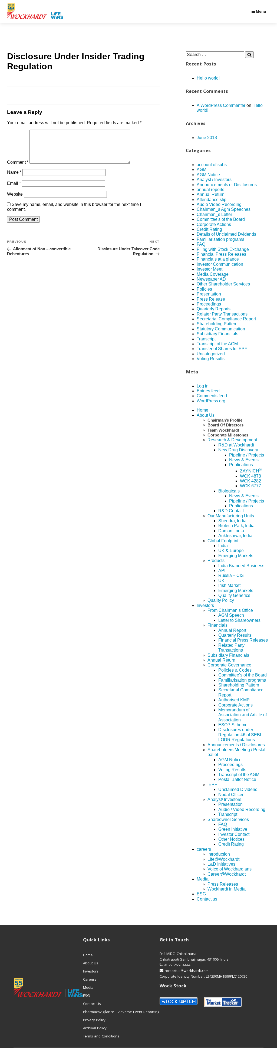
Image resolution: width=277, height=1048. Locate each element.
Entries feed (208, 391)
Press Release (211, 299)
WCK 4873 (250, 476)
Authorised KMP (234, 700)
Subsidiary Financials (217, 333)
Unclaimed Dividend (238, 789)
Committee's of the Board (221, 219)
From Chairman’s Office (230, 610)
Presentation (209, 294)
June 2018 (207, 137)
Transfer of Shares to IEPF (222, 348)
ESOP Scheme (233, 724)
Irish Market (229, 585)
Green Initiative (232, 829)
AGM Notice (208, 174)
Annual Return (211, 194)
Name (14, 172)
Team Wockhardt (223, 430)
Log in (203, 386)
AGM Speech (231, 615)
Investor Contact (233, 834)
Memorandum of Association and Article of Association (242, 715)
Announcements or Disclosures (227, 184)
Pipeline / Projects (246, 455)
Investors (205, 605)
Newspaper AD (211, 279)
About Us (206, 415)
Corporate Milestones (227, 435)
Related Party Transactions (231, 647)
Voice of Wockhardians (229, 869)
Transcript (206, 339)
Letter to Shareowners (239, 620)
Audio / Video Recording (241, 809)
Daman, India (231, 530)
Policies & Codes (235, 670)
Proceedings (209, 304)
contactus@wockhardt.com (186, 971)
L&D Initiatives (221, 864)
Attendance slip (211, 199)
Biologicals (229, 491)
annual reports (210, 189)
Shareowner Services (228, 819)
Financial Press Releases (221, 254)
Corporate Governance (229, 665)
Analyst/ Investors (224, 799)
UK (221, 580)
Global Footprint (222, 540)
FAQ (201, 244)
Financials (217, 625)
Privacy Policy (94, 1020)
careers (204, 849)
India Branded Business (241, 565)
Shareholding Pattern (217, 323)
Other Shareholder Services (223, 284)
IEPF (212, 784)
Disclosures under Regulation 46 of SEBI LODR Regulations (239, 734)
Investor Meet (209, 269)
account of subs (212, 164)
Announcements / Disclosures (236, 745)
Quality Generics (234, 595)
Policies (204, 289)
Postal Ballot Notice (237, 779)
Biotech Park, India (236, 525)
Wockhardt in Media (226, 889)
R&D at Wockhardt (236, 445)
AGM (201, 169)
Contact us (207, 899)
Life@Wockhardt (223, 859)
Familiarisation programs (220, 239)
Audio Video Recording (219, 204)
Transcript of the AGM (217, 343)
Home (202, 410)
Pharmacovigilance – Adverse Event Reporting (121, 1012)
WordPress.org (211, 401)
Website (15, 194)
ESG (201, 894)
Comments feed (212, 395)
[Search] (249, 54)
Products (216, 560)
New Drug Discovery (238, 450)
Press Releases (222, 884)
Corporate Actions (214, 224)
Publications (241, 464)
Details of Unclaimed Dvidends (226, 234)
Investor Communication (220, 264)
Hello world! (208, 78)
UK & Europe (231, 550)
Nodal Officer (230, 794)
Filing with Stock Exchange (223, 249)
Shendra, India (232, 520)
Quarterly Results (235, 635)
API (221, 570)
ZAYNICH (251, 471)
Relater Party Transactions (222, 314)
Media (203, 879)
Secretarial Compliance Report (226, 319)
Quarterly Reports (213, 309)
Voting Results (211, 358)
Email (14, 183)
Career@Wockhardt (226, 874)
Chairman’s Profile (224, 420)
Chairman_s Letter (214, 214)
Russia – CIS (231, 575)
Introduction (218, 854)
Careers (89, 980)
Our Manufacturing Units (230, 516)
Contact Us (92, 1004)
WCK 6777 (250, 486)
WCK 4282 (250, 481)
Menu (260, 11)
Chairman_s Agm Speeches (223, 209)
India (223, 545)
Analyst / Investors (214, 179)
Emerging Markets (235, 555)
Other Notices (231, 839)
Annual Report (232, 630)
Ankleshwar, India (235, 535)
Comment (17, 162)
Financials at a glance (218, 259)
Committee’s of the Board (242, 675)
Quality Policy (220, 600)
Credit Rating (209, 229)
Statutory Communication (221, 329)
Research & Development (232, 440)
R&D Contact (231, 510)
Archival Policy (95, 1028)
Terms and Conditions (101, 1037)
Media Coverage (213, 274)
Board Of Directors (225, 425)
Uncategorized (211, 353)
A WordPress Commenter (221, 105)
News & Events (244, 460)
